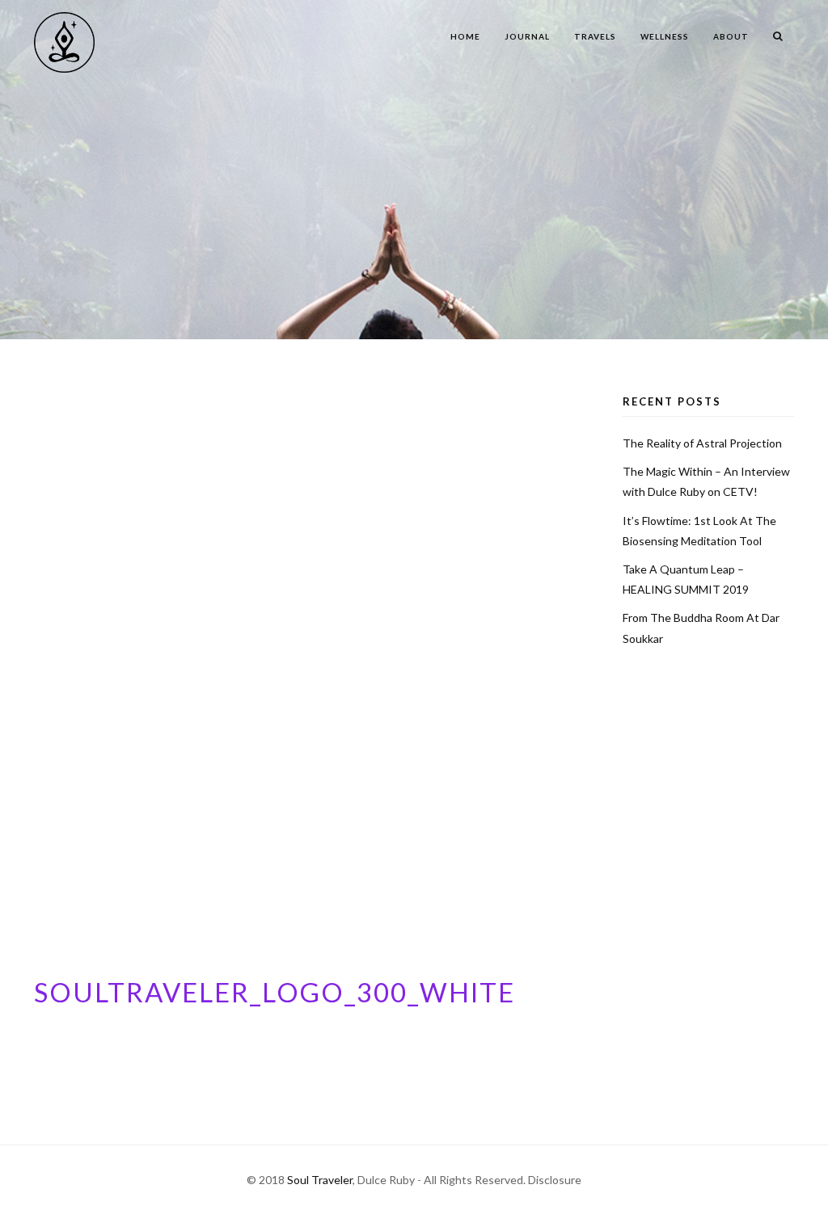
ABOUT (731, 36)
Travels (595, 36)
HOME (465, 36)
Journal (527, 36)
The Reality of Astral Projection (702, 443)
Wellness (664, 36)
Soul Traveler (320, 1180)
